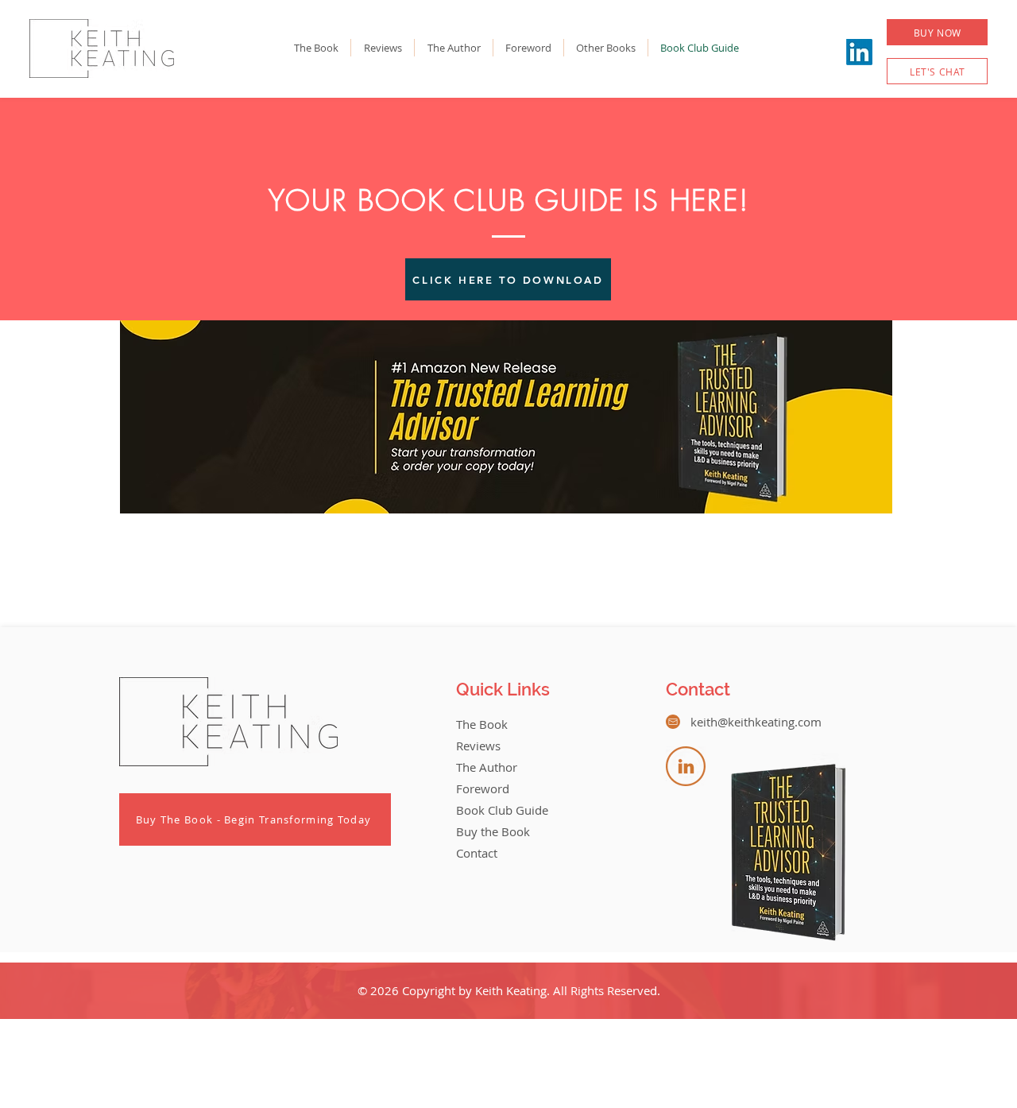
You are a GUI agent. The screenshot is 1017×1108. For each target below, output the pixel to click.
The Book (482, 724)
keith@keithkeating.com (756, 722)
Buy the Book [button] (493, 831)
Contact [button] (476, 853)
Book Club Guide (502, 810)
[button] (937, 32)
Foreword (482, 788)
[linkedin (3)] (686, 766)
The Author (486, 767)
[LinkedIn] (859, 52)
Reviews (478, 746)
